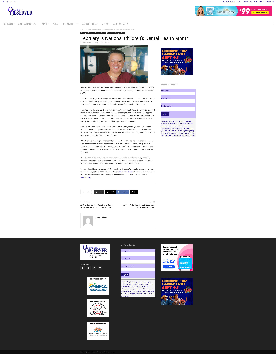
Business (103, 33)
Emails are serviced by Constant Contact (182, 135)
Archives (105, 24)
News (108, 33)
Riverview (44, 24)
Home (82, 30)
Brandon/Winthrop (70, 24)
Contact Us (269, 2)
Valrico (55, 24)
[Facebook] (3, 1)
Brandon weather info (177, 158)
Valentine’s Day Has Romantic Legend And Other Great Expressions (139, 206)
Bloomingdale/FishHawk (27, 24)
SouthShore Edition (89, 24)
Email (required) (167, 106)
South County (115, 33)
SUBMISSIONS (8, 24)
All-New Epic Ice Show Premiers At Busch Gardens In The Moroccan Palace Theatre (96, 206)
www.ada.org (85, 177)
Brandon (97, 33)
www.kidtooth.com (126, 172)
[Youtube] (14, 1)
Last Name (165, 98)
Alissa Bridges (86, 42)
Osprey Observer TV (120, 24)
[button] (273, 24)
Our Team (258, 2)
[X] (11, 1)
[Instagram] (7, 1)
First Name (165, 91)
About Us (247, 2)
